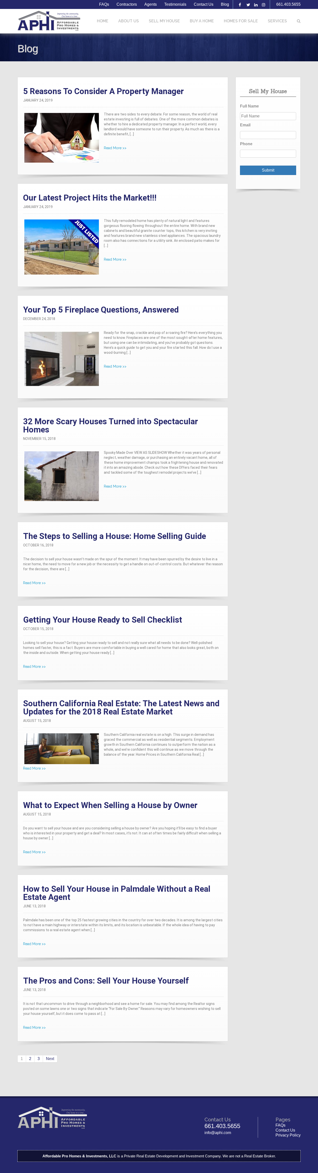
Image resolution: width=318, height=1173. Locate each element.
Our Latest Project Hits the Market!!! (90, 198)
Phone (246, 144)
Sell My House (164, 21)
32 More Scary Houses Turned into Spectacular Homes (110, 425)
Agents (150, 4)
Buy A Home (202, 21)
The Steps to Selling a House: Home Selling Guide (114, 536)
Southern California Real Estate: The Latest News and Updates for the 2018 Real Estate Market (121, 707)
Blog (225, 4)
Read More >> (115, 148)
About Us (128, 21)
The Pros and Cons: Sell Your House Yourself (106, 981)
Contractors (127, 4)
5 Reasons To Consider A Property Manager (103, 91)
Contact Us (203, 4)
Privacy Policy (288, 1135)
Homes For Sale (241, 21)
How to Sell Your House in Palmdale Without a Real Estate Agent (116, 893)
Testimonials (175, 4)
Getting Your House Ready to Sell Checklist (102, 620)
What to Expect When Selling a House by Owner (110, 805)
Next (50, 1059)
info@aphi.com (217, 1133)
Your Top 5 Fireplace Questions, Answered (101, 310)
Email (245, 125)
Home (102, 21)
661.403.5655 (288, 4)
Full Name (249, 106)
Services (277, 21)
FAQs (104, 4)
